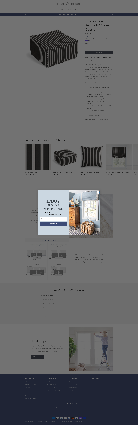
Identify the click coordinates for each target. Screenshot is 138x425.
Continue (53, 224)
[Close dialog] (98, 192)
